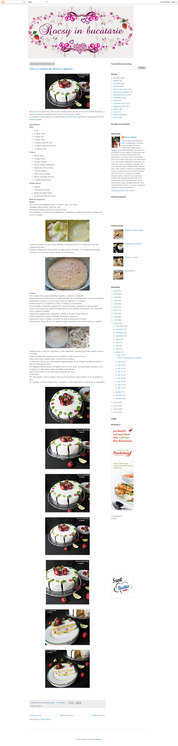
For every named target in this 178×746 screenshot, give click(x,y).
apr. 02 (120, 388)
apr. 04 (120, 385)
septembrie (120, 336)
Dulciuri (116, 86)
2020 (116, 310)
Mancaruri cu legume (121, 92)
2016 (116, 323)
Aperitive (116, 78)
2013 (116, 409)
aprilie (118, 352)
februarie (119, 395)
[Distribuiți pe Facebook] (77, 702)
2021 (116, 307)
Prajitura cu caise (131, 257)
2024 (116, 297)
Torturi (39, 706)
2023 (116, 301)
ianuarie (119, 399)
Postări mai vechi (98, 715)
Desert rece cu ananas (133, 244)
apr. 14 (120, 372)
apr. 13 (120, 375)
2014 (116, 406)
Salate (115, 109)
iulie (117, 342)
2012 (116, 412)
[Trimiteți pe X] (75, 702)
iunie (118, 346)
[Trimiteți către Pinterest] (80, 702)
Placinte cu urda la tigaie (134, 230)
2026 (116, 291)
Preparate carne (119, 103)
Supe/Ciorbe (118, 115)
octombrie (120, 333)
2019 (116, 314)
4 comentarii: (60, 702)
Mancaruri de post (120, 95)
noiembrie (120, 329)
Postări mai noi (35, 715)
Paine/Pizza (117, 98)
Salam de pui (130, 271)
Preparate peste (119, 106)
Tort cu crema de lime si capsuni (51, 69)
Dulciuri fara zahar (120, 89)
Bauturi (116, 81)
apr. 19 (120, 365)
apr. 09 (120, 378)
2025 (116, 294)
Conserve (117, 84)
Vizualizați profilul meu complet (123, 191)
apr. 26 (120, 355)
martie (118, 392)
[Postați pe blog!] (72, 702)
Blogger (98, 739)
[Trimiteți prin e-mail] (69, 702)
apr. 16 (120, 368)
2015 (116, 403)
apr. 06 (120, 381)
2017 (116, 320)
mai (117, 349)
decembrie (120, 326)
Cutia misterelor (71, 117)
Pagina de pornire (66, 715)
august (118, 339)
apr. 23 (120, 362)
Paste (115, 101)
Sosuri (115, 112)
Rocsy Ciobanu (130, 137)
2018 (116, 317)
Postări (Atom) (45, 719)
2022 (116, 304)
